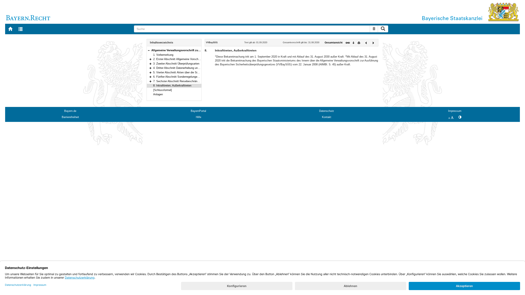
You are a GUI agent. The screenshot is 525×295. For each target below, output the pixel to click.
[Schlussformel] (162, 90)
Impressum (454, 110)
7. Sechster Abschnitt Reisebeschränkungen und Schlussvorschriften (194, 81)
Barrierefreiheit (70, 117)
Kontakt (326, 117)
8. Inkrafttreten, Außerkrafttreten (172, 85)
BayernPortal (198, 110)
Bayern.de (70, 110)
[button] (149, 50)
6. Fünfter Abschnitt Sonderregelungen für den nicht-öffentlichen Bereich (196, 76)
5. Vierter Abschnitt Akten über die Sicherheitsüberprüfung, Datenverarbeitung (199, 72)
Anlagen (158, 94)
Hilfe (198, 117)
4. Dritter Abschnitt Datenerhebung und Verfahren (182, 67)
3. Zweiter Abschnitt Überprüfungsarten (176, 63)
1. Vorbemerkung (163, 54)
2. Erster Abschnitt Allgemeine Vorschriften (178, 59)
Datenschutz (326, 110)
